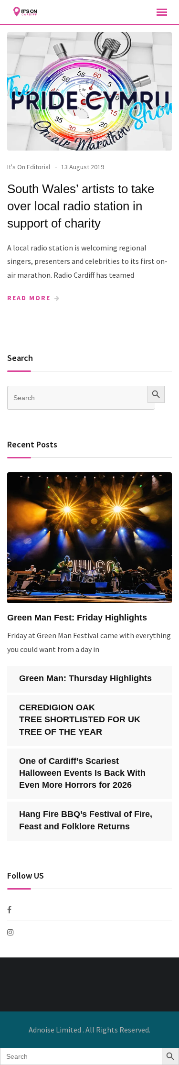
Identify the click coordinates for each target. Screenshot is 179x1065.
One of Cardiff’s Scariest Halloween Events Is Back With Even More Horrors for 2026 (82, 773)
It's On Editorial (28, 167)
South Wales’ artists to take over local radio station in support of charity (80, 206)
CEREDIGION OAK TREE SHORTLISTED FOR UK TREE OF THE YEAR (79, 719)
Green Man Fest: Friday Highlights (77, 617)
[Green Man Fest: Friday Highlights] (89, 537)
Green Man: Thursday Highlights (85, 678)
